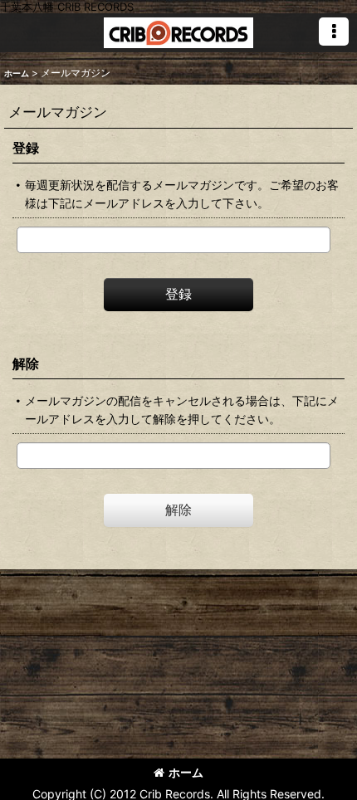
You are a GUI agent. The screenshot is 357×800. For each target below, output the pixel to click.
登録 (25, 147)
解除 (25, 363)
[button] (334, 31)
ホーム (186, 772)
